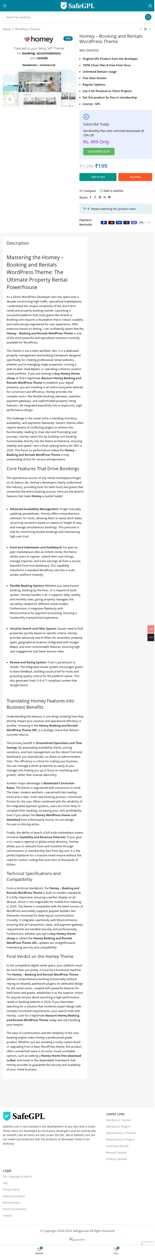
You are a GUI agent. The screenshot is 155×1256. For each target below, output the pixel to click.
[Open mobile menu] (5, 5)
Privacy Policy (11, 1189)
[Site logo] (77, 5)
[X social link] (95, 197)
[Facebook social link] (90, 197)
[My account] (150, 5)
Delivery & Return (14, 1196)
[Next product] (150, 29)
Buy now (135, 177)
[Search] (148, 17)
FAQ (5, 1183)
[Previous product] (141, 29)
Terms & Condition (14, 1209)
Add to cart (98, 177)
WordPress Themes (27, 29)
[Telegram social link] (109, 197)
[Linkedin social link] (104, 197)
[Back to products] (145, 29)
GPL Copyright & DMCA (17, 1176)
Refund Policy (11, 1202)
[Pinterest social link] (100, 197)
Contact (7, 1215)
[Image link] (24, 1116)
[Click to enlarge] (10, 99)
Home (7, 29)
